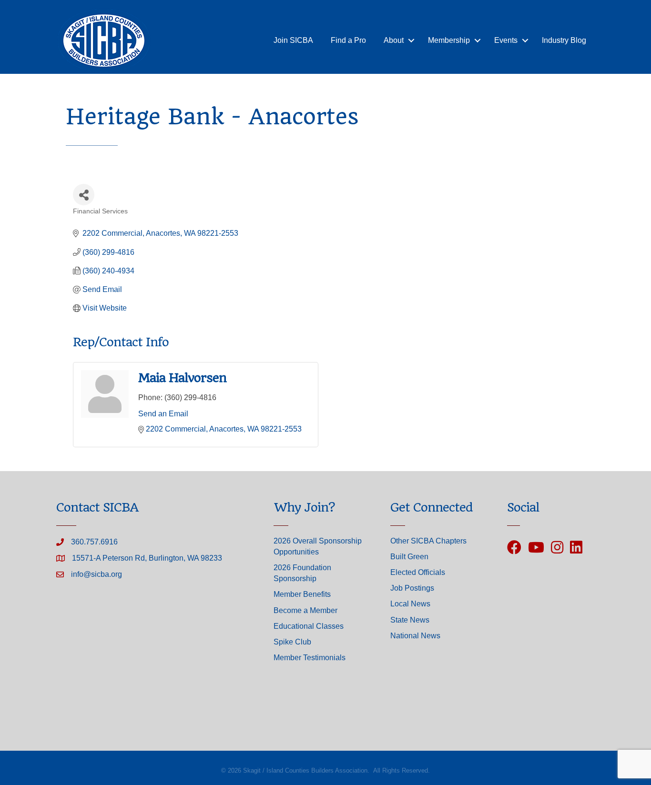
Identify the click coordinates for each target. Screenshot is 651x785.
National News (415, 636)
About (394, 40)
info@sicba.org (96, 574)
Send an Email (163, 414)
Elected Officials (417, 572)
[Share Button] (83, 194)
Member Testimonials (310, 658)
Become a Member (305, 610)
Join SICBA (293, 40)
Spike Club (292, 642)
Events (506, 40)
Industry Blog (564, 40)
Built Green (409, 557)
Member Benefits (302, 594)
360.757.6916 (94, 542)
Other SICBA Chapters (428, 541)
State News (409, 620)
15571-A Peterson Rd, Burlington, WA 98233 (147, 558)
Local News (410, 604)
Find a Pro (348, 40)
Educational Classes (309, 626)
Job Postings (412, 588)
